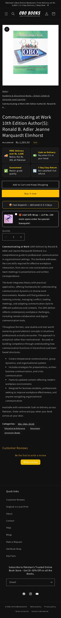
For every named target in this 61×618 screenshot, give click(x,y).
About (9, 513)
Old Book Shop (13, 548)
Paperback (35, 428)
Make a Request (14, 541)
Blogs (9, 534)
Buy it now (30, 193)
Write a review (30, 462)
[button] (6, 13)
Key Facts (11, 555)
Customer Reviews (15, 499)
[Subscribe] (51, 582)
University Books (12, 432)
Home (5, 91)
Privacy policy (50, 607)
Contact (10, 520)
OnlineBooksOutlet (19, 606)
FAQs (8, 527)
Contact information (40, 611)
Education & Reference (15, 428)
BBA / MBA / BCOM (26, 424)
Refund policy (35, 607)
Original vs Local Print (17, 506)
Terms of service (22, 611)
